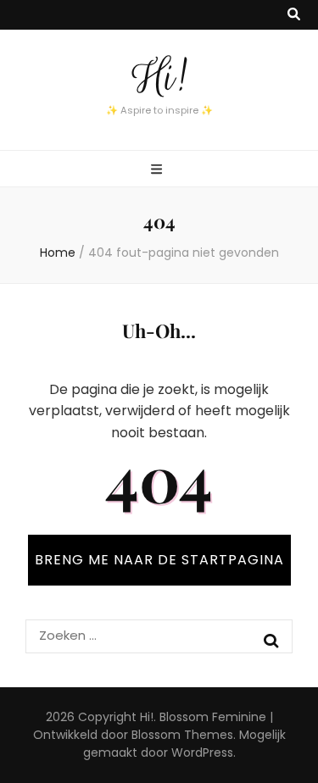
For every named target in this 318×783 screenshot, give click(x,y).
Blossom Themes (182, 734)
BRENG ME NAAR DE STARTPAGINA (159, 559)
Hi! (159, 77)
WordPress (202, 752)
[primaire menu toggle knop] (158, 169)
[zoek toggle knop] (293, 14)
